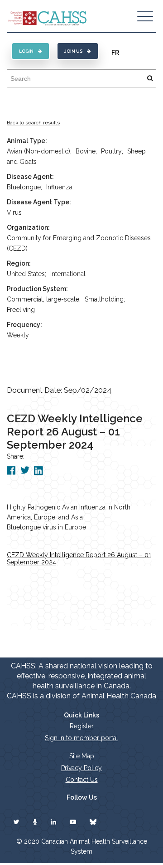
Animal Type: (27, 140)
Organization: (28, 227)
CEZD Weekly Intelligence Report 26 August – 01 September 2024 (79, 558)
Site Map (81, 756)
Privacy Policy (81, 767)
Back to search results (33, 122)
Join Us (73, 51)
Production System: (37, 288)
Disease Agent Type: (39, 202)
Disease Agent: (30, 176)
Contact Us (82, 779)
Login (26, 51)
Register (82, 726)
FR (115, 52)
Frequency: (24, 324)
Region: (19, 263)
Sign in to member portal (81, 737)
